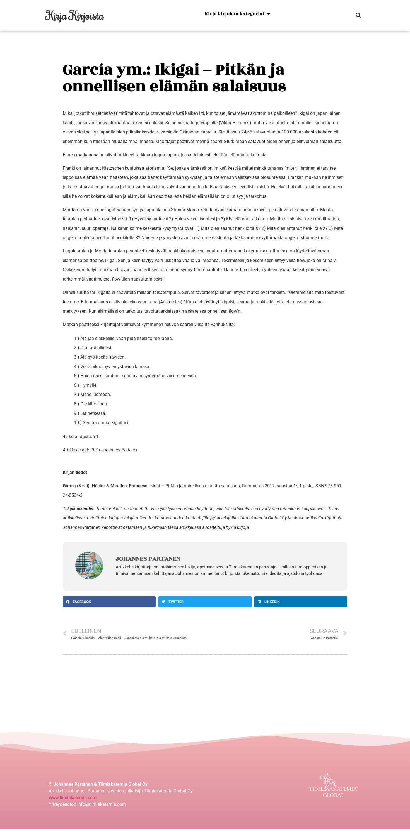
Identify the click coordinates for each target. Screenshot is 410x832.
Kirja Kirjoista (75, 15)
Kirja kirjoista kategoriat (234, 14)
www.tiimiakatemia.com (73, 797)
